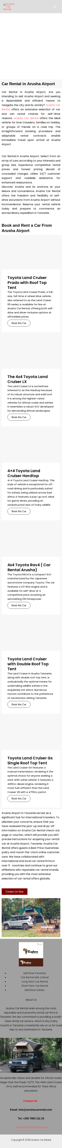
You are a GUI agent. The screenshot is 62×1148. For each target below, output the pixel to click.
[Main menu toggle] (55, 6)
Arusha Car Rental (26, 118)
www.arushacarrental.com (31, 1127)
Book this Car (19, 323)
